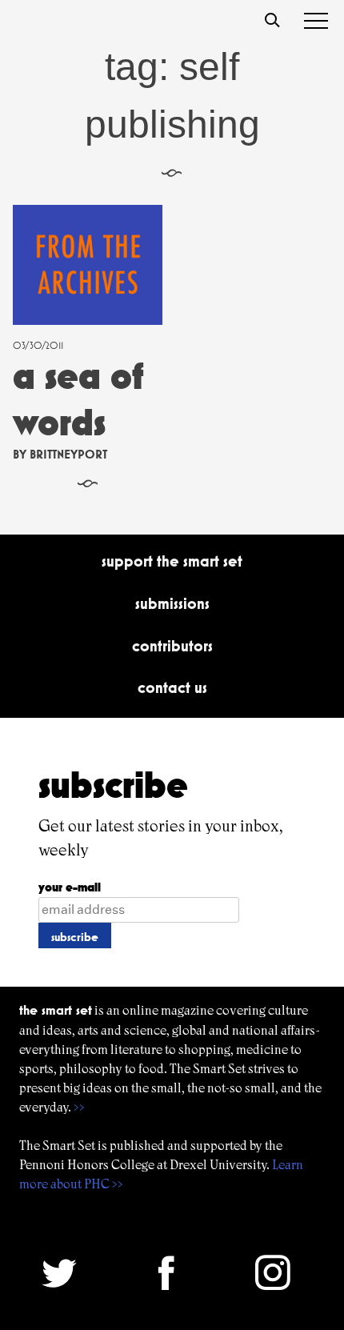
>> (79, 1107)
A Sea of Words (78, 399)
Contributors (172, 645)
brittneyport (68, 454)
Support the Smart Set (172, 561)
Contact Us (172, 687)
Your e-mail (69, 887)
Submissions (172, 603)
